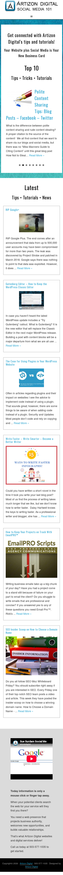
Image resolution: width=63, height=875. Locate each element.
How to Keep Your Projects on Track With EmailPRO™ (29, 532)
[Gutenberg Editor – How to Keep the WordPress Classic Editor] (31, 299)
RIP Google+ (12, 208)
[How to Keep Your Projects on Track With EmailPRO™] (31, 557)
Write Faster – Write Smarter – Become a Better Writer (29, 439)
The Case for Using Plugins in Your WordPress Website (31, 361)
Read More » (36, 155)
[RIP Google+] (31, 222)
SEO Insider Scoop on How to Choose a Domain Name (31, 629)
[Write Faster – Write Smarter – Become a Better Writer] (31, 464)
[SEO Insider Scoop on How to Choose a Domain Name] (31, 654)
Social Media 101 (31, 7)
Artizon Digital (26, 862)
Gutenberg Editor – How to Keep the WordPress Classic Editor (26, 284)
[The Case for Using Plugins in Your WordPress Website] (31, 376)
